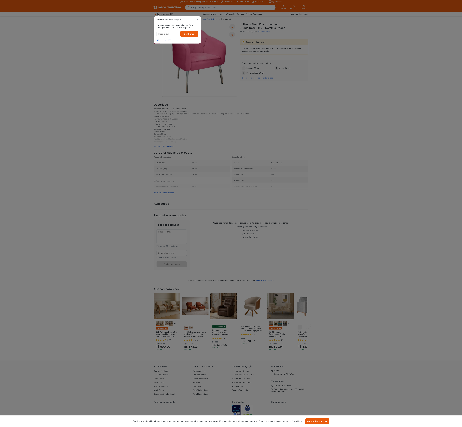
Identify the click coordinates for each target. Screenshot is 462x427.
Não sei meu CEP (164, 40)
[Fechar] (197, 19)
